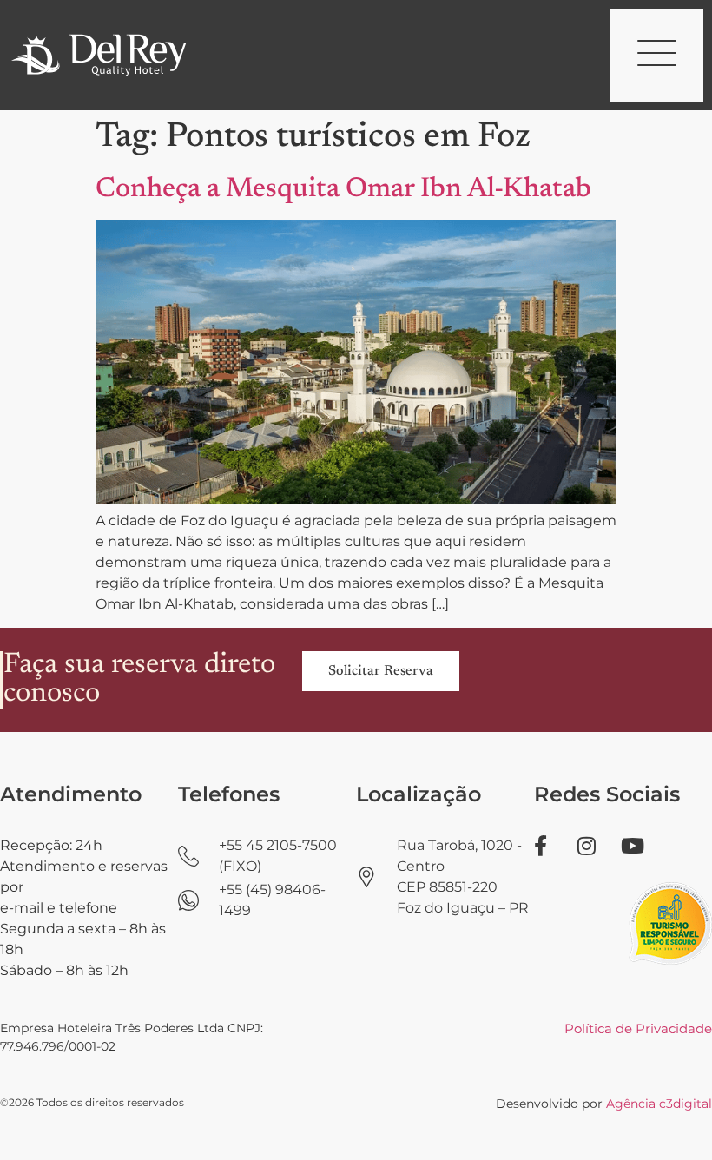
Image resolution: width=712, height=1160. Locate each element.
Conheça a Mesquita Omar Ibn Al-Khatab (343, 189)
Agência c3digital (659, 1103)
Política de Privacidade (638, 1028)
